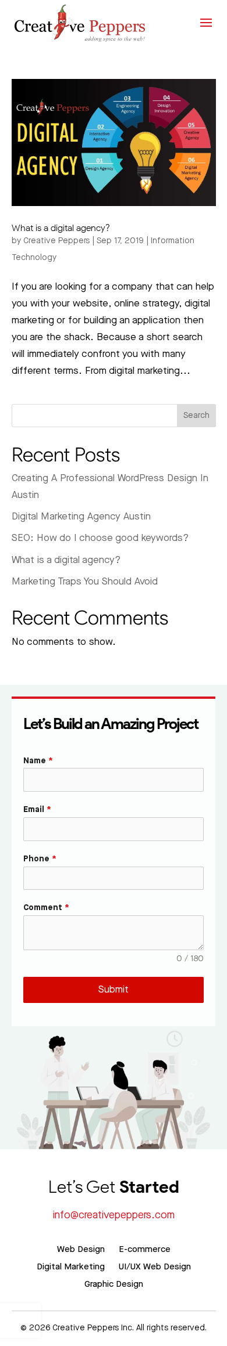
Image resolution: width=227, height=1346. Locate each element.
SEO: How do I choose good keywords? (100, 538)
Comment (46, 907)
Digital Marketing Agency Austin (81, 516)
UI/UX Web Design (155, 1267)
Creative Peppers (56, 241)
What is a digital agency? (61, 227)
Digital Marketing (71, 1267)
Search (196, 415)
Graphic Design (113, 1284)
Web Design (81, 1249)
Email (37, 809)
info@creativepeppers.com (114, 1215)
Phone (39, 859)
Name (38, 761)
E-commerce (145, 1249)
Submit (113, 989)
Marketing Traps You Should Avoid (85, 581)
